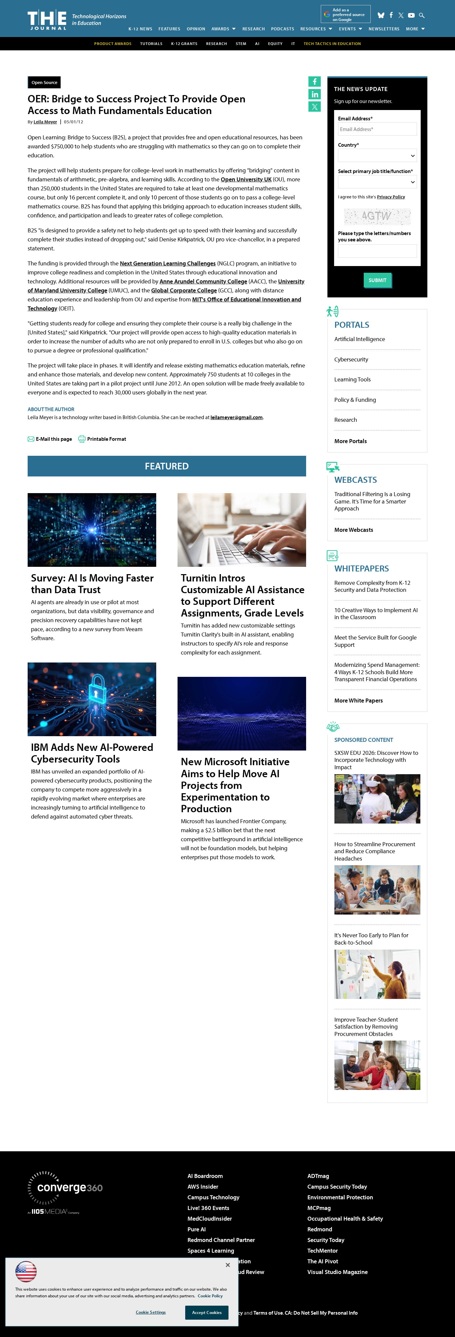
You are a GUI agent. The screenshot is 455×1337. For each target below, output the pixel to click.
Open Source (44, 82)
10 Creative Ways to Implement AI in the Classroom (376, 613)
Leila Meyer (45, 121)
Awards (220, 28)
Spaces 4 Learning (211, 1250)
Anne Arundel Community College (203, 281)
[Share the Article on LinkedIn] (314, 94)
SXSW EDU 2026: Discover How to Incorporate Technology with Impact (376, 760)
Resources (313, 28)
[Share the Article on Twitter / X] (314, 106)
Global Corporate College (184, 290)
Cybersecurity (351, 359)
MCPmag (319, 1208)
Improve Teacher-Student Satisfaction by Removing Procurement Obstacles (366, 1027)
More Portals (350, 441)
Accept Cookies (207, 1312)
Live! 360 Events (208, 1208)
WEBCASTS (355, 479)
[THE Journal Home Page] (77, 19)
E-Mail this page (54, 438)
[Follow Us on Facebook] (391, 15)
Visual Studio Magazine (337, 1272)
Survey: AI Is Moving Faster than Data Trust (92, 583)
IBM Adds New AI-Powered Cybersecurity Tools (92, 752)
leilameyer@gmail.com (237, 417)
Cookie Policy (210, 1295)
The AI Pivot (322, 1261)
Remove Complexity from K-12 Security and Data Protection (372, 586)
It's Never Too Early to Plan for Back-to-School (371, 939)
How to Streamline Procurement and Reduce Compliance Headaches (374, 851)
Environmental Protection (340, 1197)
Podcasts (282, 28)
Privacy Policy (391, 196)
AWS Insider (203, 1186)
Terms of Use (268, 1312)
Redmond (319, 1229)
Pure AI (197, 1229)
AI (257, 43)
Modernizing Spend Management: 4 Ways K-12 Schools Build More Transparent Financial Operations (377, 672)
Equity (275, 43)
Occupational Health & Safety (345, 1218)
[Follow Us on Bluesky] (381, 15)
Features (170, 28)
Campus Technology (213, 1197)
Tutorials (151, 43)
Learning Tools (352, 379)
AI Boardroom (205, 1176)
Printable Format (106, 438)
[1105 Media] (68, 1248)
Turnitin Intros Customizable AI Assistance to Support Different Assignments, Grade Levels (243, 595)
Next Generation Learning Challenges (168, 263)
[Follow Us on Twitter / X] (401, 15)
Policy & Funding (355, 399)
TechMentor (322, 1250)
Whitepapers (361, 568)
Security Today (325, 1240)
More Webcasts (353, 529)
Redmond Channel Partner (221, 1240)
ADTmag (318, 1176)
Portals (351, 324)
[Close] (228, 1265)
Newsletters (384, 28)
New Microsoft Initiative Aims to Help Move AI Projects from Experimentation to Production (235, 785)
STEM (241, 43)
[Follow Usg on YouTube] (411, 15)
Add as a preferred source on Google (349, 14)
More (412, 28)
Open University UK (246, 179)
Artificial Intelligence (359, 339)
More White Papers (358, 700)
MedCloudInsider (210, 1218)
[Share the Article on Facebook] (314, 81)
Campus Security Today (337, 1186)
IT (293, 43)
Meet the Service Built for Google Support (375, 640)
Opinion (196, 28)
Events (347, 28)
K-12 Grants (184, 43)
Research (253, 28)
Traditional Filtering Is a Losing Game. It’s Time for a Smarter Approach (372, 501)
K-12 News (141, 28)
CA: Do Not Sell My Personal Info (321, 1312)
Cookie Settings (151, 1312)
